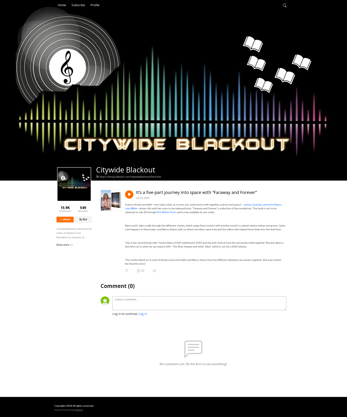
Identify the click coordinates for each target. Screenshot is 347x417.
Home (62, 5)
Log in (142, 314)
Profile (95, 5)
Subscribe (78, 5)
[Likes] (127, 271)
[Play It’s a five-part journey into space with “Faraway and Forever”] (129, 194)
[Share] (155, 271)
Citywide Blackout (125, 170)
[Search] (284, 5)
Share (66, 219)
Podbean (78, 410)
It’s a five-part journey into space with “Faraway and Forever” (196, 192)
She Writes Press (167, 212)
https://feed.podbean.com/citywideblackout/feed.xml (130, 176)
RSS (85, 219)
